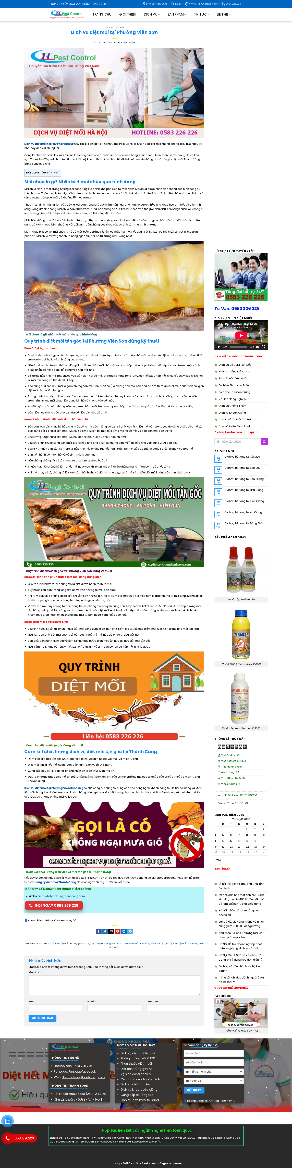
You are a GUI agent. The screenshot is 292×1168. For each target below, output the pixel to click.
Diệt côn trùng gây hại (137, 1069)
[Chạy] (219, 347)
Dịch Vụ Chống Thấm (232, 406)
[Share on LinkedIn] (124, 931)
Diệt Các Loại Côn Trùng (234, 392)
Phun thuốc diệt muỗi (136, 1064)
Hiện (56, 172)
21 (239, 846)
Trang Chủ (102, 14)
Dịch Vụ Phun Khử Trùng (234, 385)
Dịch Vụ (150, 14)
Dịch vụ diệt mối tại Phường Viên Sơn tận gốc (145, 943)
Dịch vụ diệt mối (114, 27)
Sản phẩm (175, 14)
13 (231, 841)
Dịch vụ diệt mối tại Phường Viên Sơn (101, 943)
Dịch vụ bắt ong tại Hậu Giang (244, 490)
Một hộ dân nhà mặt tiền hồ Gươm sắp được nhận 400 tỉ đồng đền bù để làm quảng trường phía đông (241, 899)
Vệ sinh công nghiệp (136, 1074)
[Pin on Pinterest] (117, 931)
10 (263, 835)
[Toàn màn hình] (263, 347)
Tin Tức (200, 14)
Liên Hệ (222, 14)
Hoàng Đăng (128, 42)
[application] (241, 335)
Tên (32, 1001)
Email (91, 1001)
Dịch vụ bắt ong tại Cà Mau (242, 456)
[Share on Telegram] (130, 931)
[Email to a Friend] (111, 931)
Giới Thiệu (127, 14)
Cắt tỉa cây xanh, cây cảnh (140, 1079)
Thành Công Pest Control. (165, 1163)
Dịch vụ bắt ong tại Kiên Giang (244, 501)
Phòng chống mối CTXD (138, 1058)
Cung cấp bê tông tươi (137, 1095)
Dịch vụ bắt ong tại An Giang (243, 512)
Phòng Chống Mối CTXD (234, 371)
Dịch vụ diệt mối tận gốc (138, 1053)
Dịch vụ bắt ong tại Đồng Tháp (244, 523)
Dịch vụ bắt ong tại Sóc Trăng (244, 479)
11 (215, 841)
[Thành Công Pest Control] (67, 14)
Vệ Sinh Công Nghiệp (232, 399)
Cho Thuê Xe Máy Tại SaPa (236, 419)
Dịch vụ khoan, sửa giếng (139, 1090)
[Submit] (264, 441)
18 (215, 846)
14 (239, 841)
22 (247, 846)
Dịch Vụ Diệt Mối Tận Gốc (235, 365)
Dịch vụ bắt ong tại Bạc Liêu (242, 467)
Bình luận (35, 972)
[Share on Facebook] (99, 931)
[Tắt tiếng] (258, 347)
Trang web (153, 1001)
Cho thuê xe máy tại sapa (140, 1100)
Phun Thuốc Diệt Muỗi (233, 378)
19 (223, 846)
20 (231, 846)
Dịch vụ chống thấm (135, 1084)
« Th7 (217, 860)
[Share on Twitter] (105, 931)
